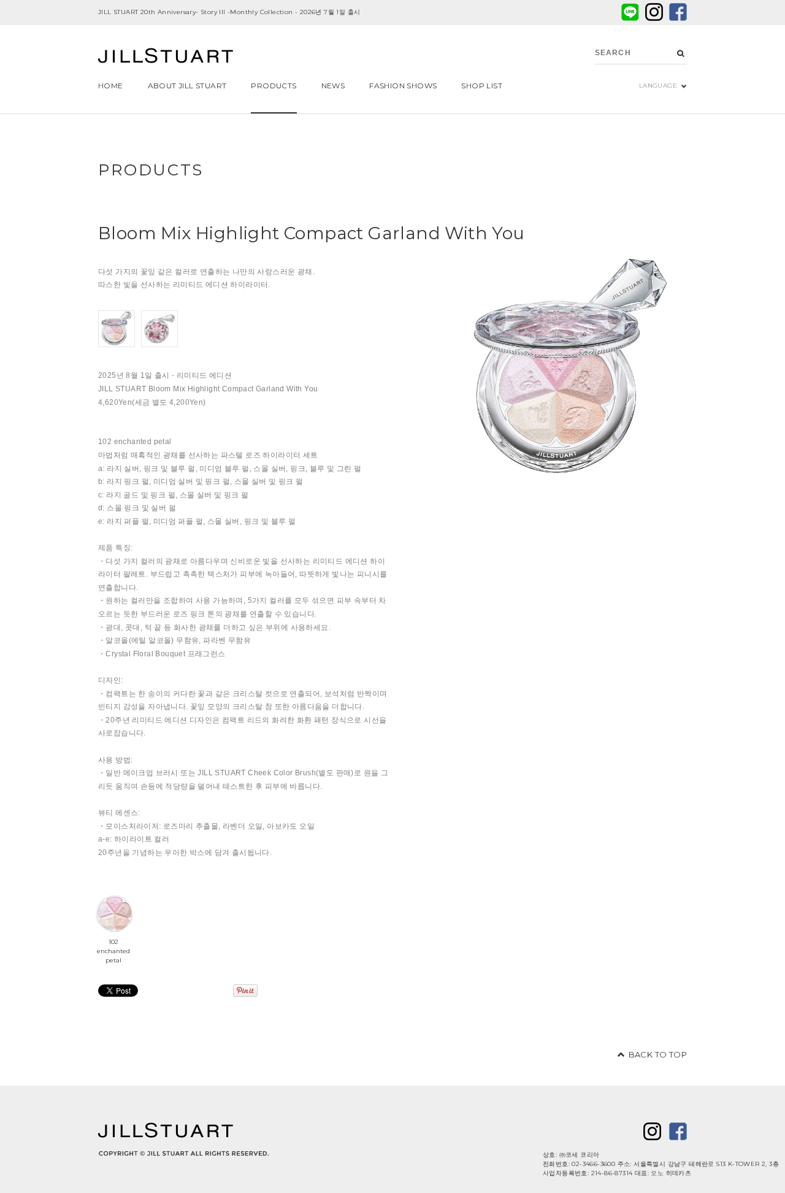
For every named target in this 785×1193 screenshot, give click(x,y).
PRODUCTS (151, 170)
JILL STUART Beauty (165, 57)
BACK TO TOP (658, 1054)
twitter (654, 12)
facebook (678, 12)
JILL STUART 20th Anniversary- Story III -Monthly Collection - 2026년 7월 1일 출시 (229, 12)
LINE (630, 12)
